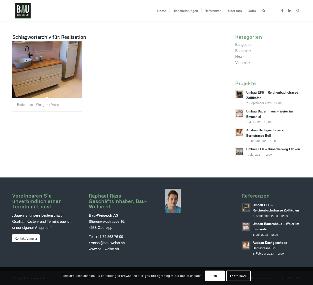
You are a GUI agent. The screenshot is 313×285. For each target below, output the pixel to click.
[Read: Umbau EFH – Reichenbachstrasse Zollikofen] (239, 94)
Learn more (238, 275)
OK (215, 275)
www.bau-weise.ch (104, 248)
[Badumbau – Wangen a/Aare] (47, 69)
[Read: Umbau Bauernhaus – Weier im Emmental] (239, 113)
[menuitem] (161, 11)
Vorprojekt (243, 62)
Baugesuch (244, 44)
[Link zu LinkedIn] (289, 10)
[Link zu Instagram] (297, 10)
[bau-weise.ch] (23, 11)
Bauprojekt (243, 50)
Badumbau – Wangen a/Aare (38, 105)
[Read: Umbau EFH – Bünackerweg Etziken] (239, 151)
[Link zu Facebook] (282, 10)
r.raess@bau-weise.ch (107, 242)
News (240, 56)
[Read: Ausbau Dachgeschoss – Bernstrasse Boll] (239, 132)
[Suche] (263, 11)
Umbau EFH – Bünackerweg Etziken (273, 149)
